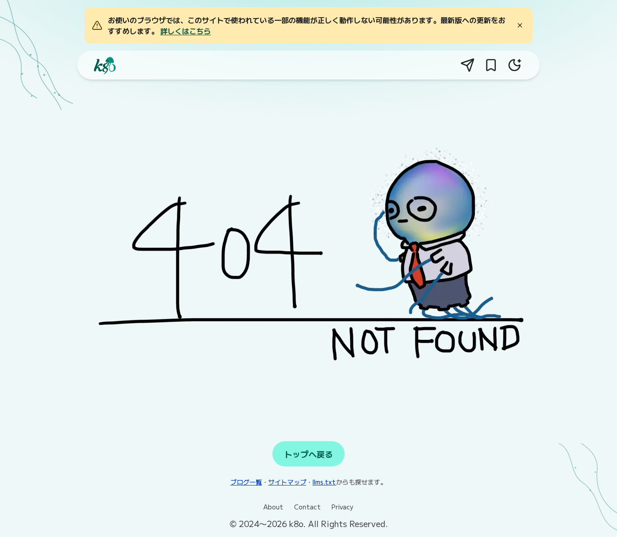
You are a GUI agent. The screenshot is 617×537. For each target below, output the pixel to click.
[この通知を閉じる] (519, 25)
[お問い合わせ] (467, 65)
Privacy (343, 506)
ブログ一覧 (246, 481)
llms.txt (325, 481)
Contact (307, 506)
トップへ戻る (308, 454)
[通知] (491, 65)
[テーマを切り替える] (514, 65)
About (273, 506)
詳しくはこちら (185, 30)
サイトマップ (287, 481)
